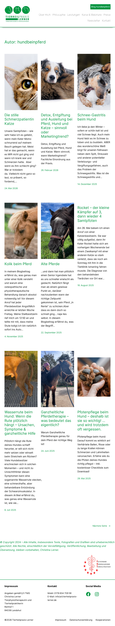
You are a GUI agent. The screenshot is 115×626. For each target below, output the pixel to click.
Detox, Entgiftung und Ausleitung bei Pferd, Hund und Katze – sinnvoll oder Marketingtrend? (56, 126)
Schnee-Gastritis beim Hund (91, 117)
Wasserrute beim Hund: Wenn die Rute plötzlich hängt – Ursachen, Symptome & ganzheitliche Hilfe (19, 423)
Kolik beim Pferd (18, 264)
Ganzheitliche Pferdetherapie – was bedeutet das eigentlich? (56, 418)
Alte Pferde (50, 264)
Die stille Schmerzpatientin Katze (19, 119)
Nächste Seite (102, 526)
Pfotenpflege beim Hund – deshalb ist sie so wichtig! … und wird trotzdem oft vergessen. (93, 420)
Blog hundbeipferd (100, 6)
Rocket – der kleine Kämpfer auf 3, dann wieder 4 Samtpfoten (93, 214)
